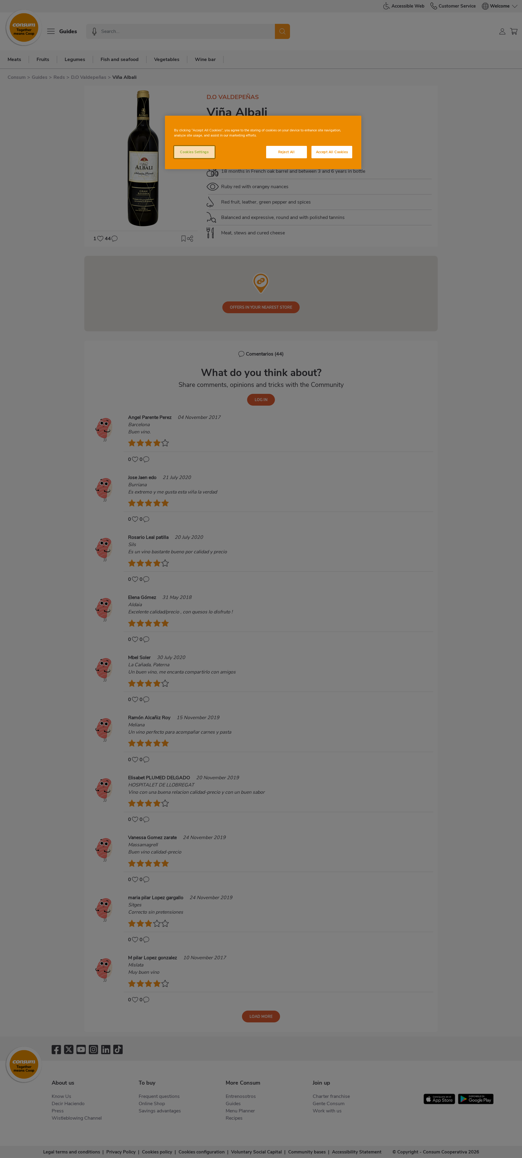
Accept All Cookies (332, 152)
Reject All (286, 152)
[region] (263, 142)
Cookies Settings (194, 152)
